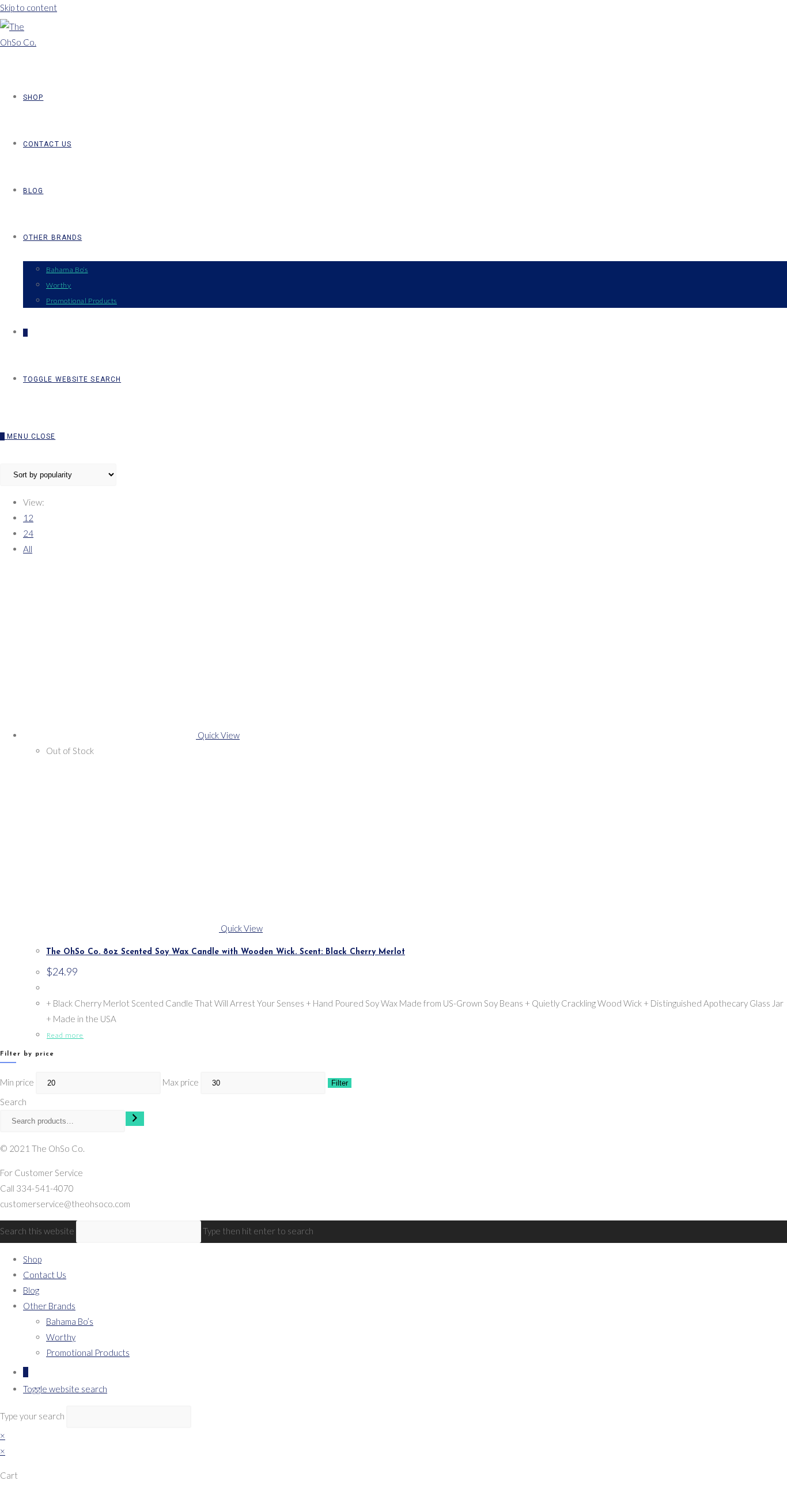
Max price (180, 1082)
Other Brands (49, 1306)
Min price (17, 1082)
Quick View (218, 735)
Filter (339, 1083)
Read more (65, 1035)
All (27, 549)
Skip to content (28, 7)
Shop (32, 1259)
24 (28, 533)
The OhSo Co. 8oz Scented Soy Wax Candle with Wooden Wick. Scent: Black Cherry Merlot (225, 952)
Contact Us (44, 1274)
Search (13, 1102)
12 (28, 518)
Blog (31, 1290)
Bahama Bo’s (69, 1321)
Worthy (60, 1337)
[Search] (135, 1118)
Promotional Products (88, 1352)
